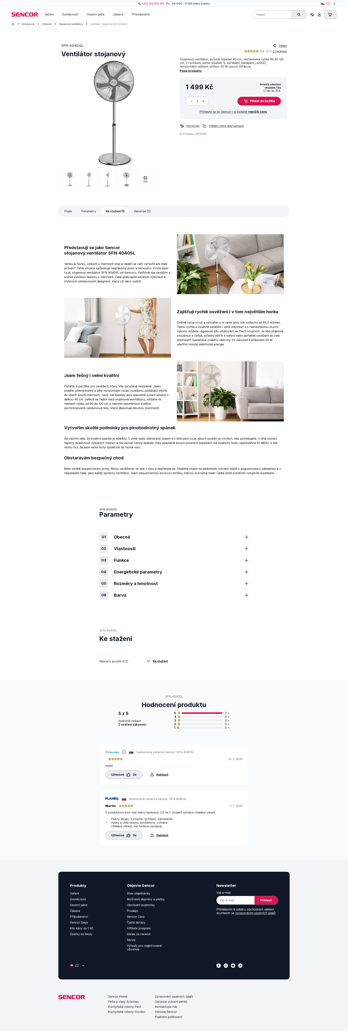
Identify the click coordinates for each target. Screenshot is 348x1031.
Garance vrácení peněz (171, 1001)
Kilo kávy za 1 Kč (81, 928)
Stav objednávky (138, 893)
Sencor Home (117, 996)
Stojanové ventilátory (71, 24)
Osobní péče (78, 905)
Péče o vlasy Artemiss (123, 1001)
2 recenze (280, 51)
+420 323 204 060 (153, 3)
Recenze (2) (142, 211)
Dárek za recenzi (138, 934)
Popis (68, 211)
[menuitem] (49, 14)
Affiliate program (138, 928)
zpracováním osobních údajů (255, 913)
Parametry (88, 211)
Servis (131, 940)
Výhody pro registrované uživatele (144, 947)
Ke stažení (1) (115, 211)
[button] (259, 101)
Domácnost (28, 24)
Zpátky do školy (81, 934)
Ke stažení (160, 661)
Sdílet (283, 46)
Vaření (74, 893)
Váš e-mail (223, 892)
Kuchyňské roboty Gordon (126, 1012)
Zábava (75, 911)
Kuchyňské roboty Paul (124, 1006)
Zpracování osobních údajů (174, 996)
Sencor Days (79, 922)
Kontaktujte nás (166, 1006)
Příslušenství (79, 916)
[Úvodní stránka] (13, 24)
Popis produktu (191, 71)
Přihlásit (266, 900)
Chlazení (47, 24)
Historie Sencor (166, 1012)
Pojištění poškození (168, 1017)
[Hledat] (299, 14)
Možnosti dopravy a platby (146, 899)
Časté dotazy (136, 922)
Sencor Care (135, 916)
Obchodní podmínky (141, 905)
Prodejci (132, 911)
